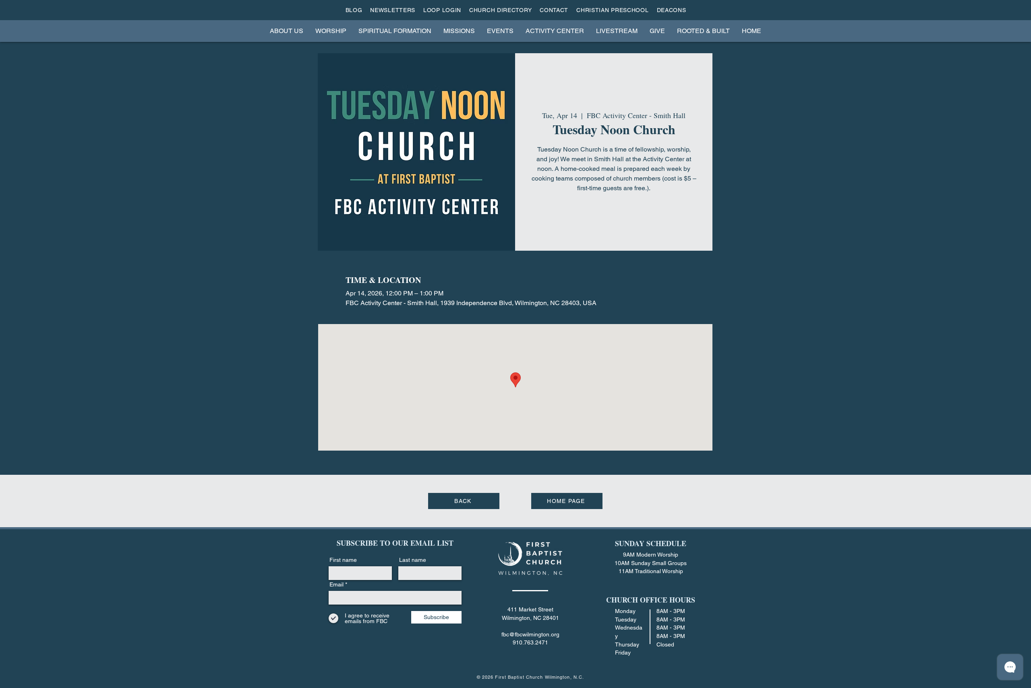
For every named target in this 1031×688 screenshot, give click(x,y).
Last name (412, 560)
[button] (286, 30)
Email (336, 584)
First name (343, 560)
